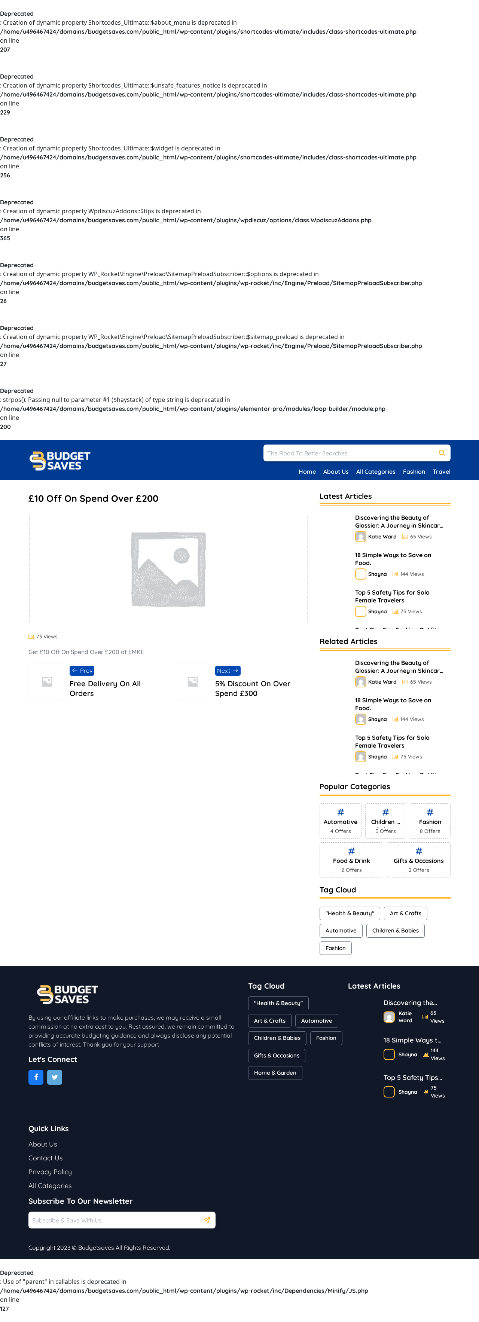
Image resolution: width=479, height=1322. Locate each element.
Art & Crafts (405, 913)
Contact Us (45, 1158)
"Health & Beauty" (350, 913)
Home (307, 471)
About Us (336, 471)
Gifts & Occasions (276, 1055)
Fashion (414, 471)
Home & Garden (275, 1072)
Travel (442, 471)
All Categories (376, 471)
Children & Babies (395, 930)
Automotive (341, 930)
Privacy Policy (50, 1171)
